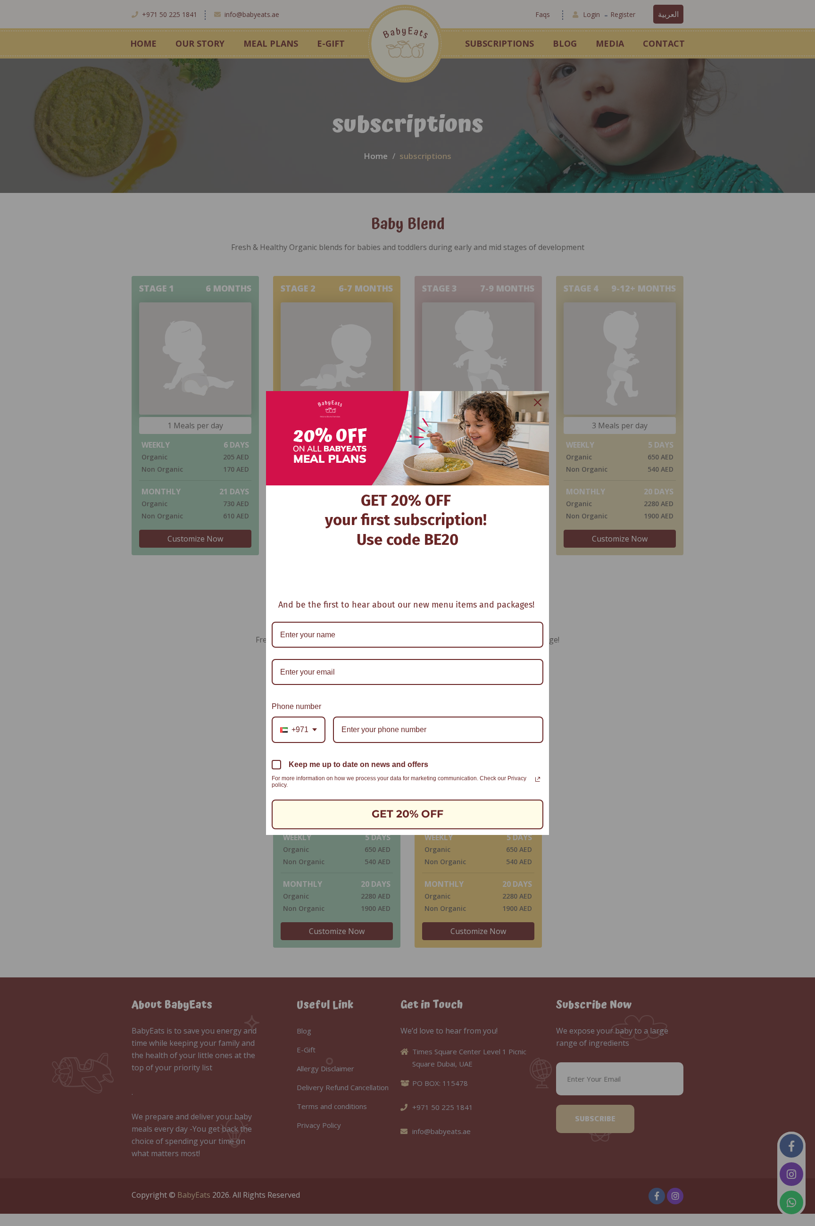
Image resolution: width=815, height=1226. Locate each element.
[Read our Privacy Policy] (537, 779)
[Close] (537, 402)
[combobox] (298, 729)
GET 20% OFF (407, 814)
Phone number (296, 706)
